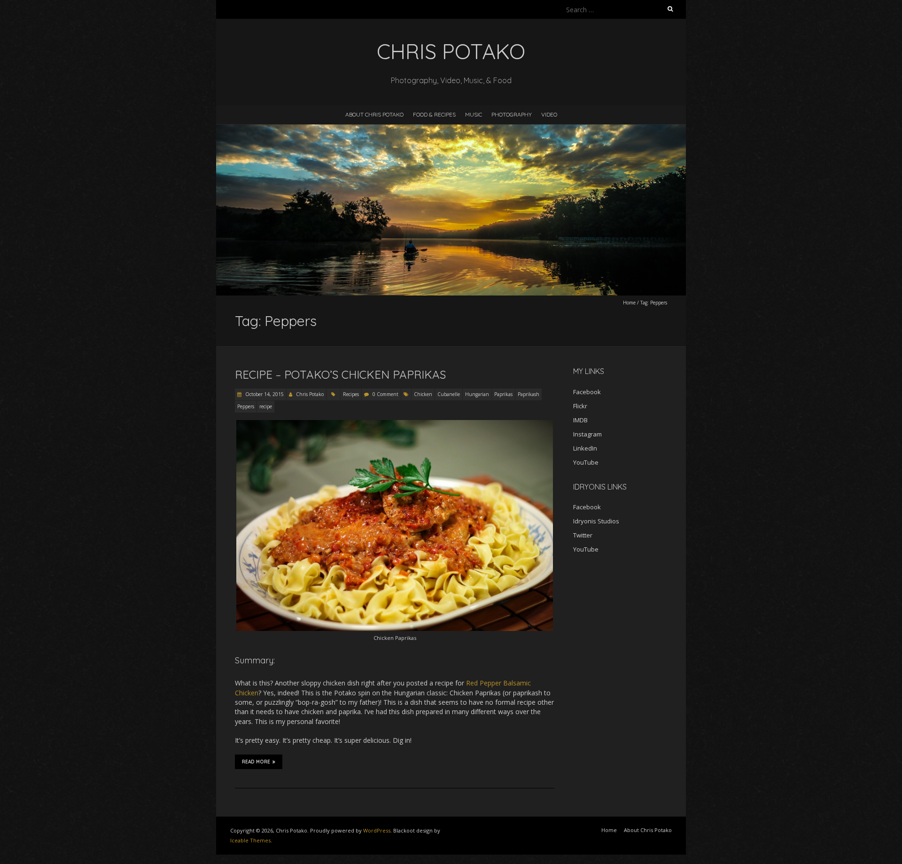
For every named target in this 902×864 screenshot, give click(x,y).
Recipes (351, 394)
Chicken (423, 394)
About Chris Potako (374, 114)
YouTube (586, 462)
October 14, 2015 (264, 394)
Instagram (587, 434)
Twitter (582, 535)
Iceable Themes (250, 840)
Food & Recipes (434, 114)
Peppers (245, 406)
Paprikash (528, 394)
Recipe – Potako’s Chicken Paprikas (340, 374)
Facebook (587, 392)
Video (549, 114)
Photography (511, 114)
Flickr (580, 406)
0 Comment (385, 394)
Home (629, 302)
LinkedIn (585, 448)
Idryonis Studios (596, 521)
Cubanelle (448, 394)
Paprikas (503, 394)
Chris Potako (310, 394)
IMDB (580, 420)
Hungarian (477, 394)
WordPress (376, 830)
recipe (265, 406)
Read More (256, 762)
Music (473, 114)
